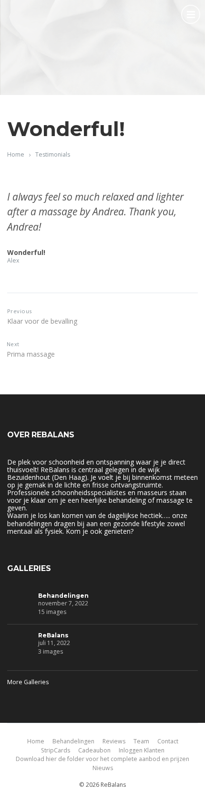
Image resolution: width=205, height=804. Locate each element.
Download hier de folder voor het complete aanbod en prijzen (102, 759)
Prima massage (31, 354)
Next (13, 344)
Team (141, 741)
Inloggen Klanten (141, 750)
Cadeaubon (94, 750)
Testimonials (52, 154)
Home (15, 154)
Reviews (113, 741)
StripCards (55, 750)
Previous (19, 311)
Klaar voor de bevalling (42, 321)
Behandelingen (63, 595)
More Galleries (28, 682)
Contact (167, 741)
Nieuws (102, 768)
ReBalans (53, 635)
